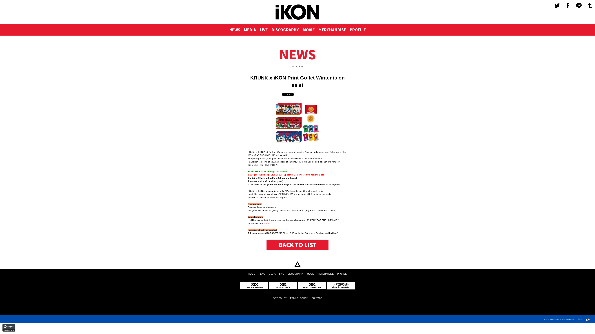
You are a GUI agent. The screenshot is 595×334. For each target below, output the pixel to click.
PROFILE (358, 29)
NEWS (234, 29)
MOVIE (309, 29)
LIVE (264, 29)
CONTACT (317, 298)
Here (266, 223)
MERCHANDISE (332, 29)
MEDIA (250, 29)
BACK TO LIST (298, 245)
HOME (297, 264)
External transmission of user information (558, 319)
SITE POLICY (279, 298)
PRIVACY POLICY (299, 298)
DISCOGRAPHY (285, 29)
